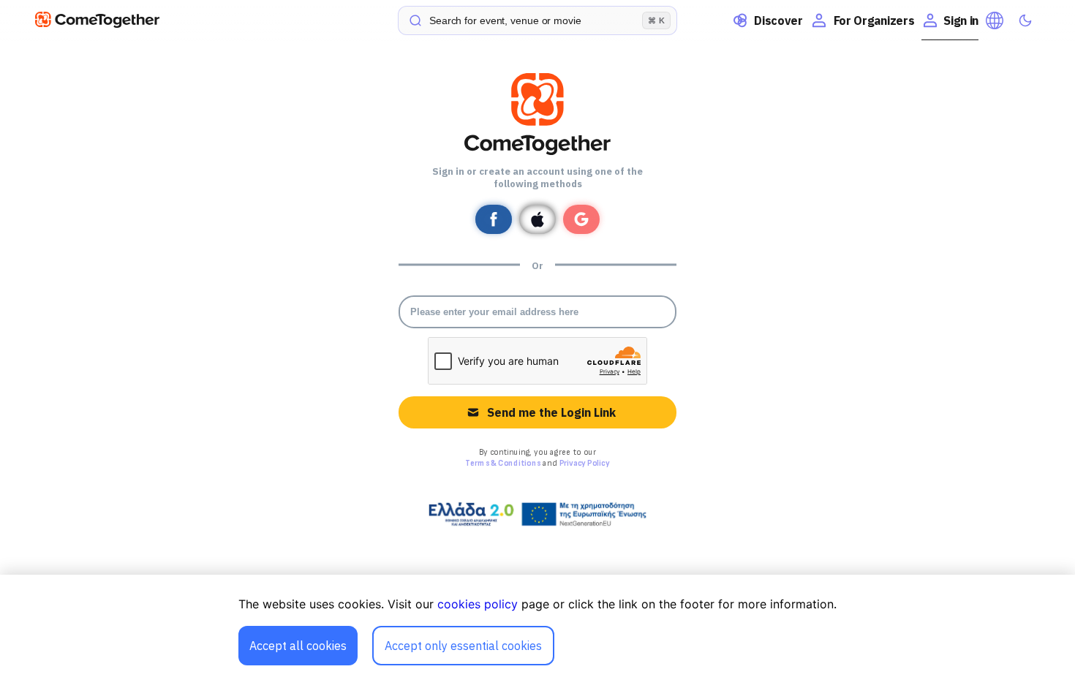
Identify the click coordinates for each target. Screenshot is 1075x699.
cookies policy (477, 604)
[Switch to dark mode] (1025, 20)
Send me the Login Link (551, 412)
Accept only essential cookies (463, 645)
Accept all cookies (298, 645)
